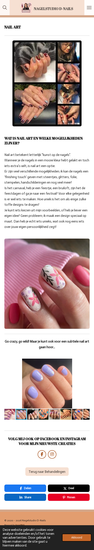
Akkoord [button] (76, 537)
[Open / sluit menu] (89, 7)
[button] (85, 362)
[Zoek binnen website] (5, 7)
